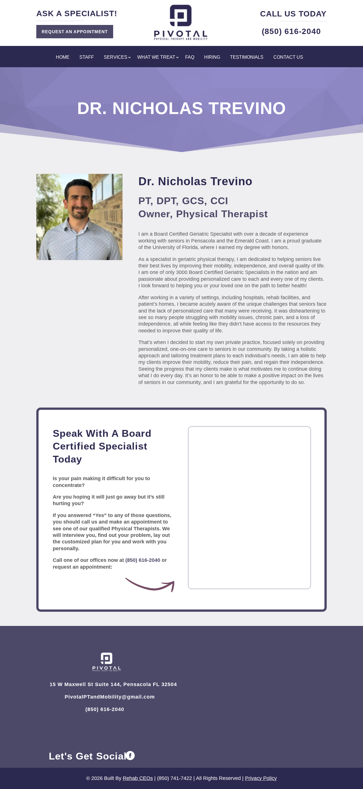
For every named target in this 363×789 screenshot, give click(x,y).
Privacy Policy (261, 778)
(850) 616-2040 (142, 560)
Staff (86, 57)
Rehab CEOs (138, 778)
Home (62, 57)
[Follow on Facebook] (130, 755)
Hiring (212, 57)
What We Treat (156, 57)
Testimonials (246, 57)
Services (115, 57)
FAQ (189, 57)
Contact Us (288, 57)
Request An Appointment (75, 31)
